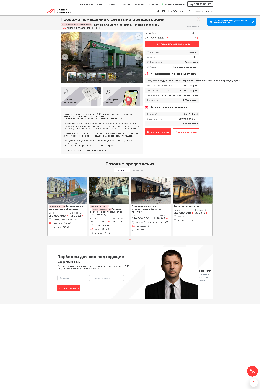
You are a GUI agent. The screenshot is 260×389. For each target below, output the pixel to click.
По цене (121, 170)
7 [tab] (111, 201)
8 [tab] (113, 201)
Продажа (113, 4)
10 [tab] (117, 201)
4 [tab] (70, 201)
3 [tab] (68, 201)
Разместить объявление (174, 4)
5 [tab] (191, 201)
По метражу (138, 170)
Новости (127, 4)
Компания (139, 4)
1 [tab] (64, 201)
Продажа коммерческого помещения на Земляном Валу (106, 212)
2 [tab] (66, 201)
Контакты (154, 4)
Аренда (100, 4)
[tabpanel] (67, 190)
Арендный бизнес (85, 4)
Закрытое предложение (186, 206)
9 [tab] (115, 201)
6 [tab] (109, 201)
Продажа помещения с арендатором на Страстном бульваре (147, 209)
